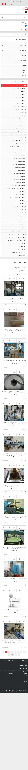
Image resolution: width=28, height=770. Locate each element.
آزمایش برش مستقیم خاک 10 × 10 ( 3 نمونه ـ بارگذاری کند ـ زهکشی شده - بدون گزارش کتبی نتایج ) (14, 486)
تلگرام (23, 22)
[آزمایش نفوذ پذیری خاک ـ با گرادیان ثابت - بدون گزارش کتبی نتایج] (23, 559)
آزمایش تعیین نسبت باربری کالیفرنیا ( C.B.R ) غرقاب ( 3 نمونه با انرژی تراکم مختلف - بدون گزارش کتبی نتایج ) (14, 423)
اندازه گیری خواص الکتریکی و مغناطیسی (19, 63)
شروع (24, 652)
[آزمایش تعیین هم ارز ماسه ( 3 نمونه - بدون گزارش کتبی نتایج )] (23, 341)
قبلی (21, 652)
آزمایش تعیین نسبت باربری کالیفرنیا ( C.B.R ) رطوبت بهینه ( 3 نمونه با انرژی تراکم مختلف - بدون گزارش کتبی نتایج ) (14, 392)
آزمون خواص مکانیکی (22, 53)
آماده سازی (24, 58)
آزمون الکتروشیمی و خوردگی (21, 48)
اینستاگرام (22, 29)
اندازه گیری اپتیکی (23, 60)
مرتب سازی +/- (16, 270)
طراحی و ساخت (23, 68)
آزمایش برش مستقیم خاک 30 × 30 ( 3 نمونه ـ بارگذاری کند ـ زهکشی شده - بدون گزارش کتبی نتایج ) (14, 548)
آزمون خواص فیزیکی (23, 50)
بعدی (13, 654)
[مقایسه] (14, 278)
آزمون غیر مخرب (23, 55)
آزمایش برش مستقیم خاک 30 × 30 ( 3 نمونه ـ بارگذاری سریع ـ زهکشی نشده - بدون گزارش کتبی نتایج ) (14, 517)
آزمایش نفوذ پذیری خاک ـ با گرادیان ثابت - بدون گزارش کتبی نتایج (14, 579)
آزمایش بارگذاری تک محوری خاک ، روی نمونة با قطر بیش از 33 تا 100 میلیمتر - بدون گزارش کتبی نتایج (14, 330)
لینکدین (22, 25)
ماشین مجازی (24, 70)
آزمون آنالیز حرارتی (23, 43)
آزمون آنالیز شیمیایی (23, 45)
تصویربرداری (24, 65)
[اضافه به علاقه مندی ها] (9, 278)
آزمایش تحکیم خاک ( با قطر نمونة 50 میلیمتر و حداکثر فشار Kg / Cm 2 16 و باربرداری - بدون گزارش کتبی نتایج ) (14, 641)
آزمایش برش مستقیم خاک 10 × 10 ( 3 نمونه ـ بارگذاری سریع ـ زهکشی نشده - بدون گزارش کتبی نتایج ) (14, 454)
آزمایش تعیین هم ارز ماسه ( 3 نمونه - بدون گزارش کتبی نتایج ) (14, 360)
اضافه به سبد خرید (19, 278)
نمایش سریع (4, 278)
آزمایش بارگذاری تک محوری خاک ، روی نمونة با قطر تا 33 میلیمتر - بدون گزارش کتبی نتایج (14, 299)
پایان (9, 654)
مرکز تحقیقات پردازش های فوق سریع (12, 691)
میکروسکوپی (24, 72)
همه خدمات (24, 75)
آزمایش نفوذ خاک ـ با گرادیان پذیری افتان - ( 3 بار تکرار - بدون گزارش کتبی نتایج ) (14, 610)
